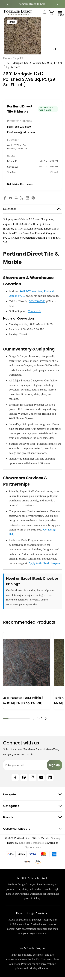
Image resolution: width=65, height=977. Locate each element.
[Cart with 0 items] (51, 12)
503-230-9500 (23, 126)
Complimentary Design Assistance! (32, 3)
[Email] (10, 198)
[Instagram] (32, 777)
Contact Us (34, 311)
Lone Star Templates (31, 842)
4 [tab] (21, 718)
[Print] (16, 198)
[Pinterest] (33, 198)
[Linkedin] (27, 198)
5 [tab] (27, 718)
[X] (21, 198)
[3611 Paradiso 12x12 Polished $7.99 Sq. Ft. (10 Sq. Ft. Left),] (26, 662)
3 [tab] (16, 718)
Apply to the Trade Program (44, 563)
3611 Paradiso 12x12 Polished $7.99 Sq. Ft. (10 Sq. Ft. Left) (23, 700)
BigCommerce (32, 847)
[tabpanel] (26, 670)
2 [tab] (11, 718)
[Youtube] (41, 777)
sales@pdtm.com (24, 132)
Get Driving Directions (19, 184)
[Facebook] (4, 198)
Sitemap (55, 838)
